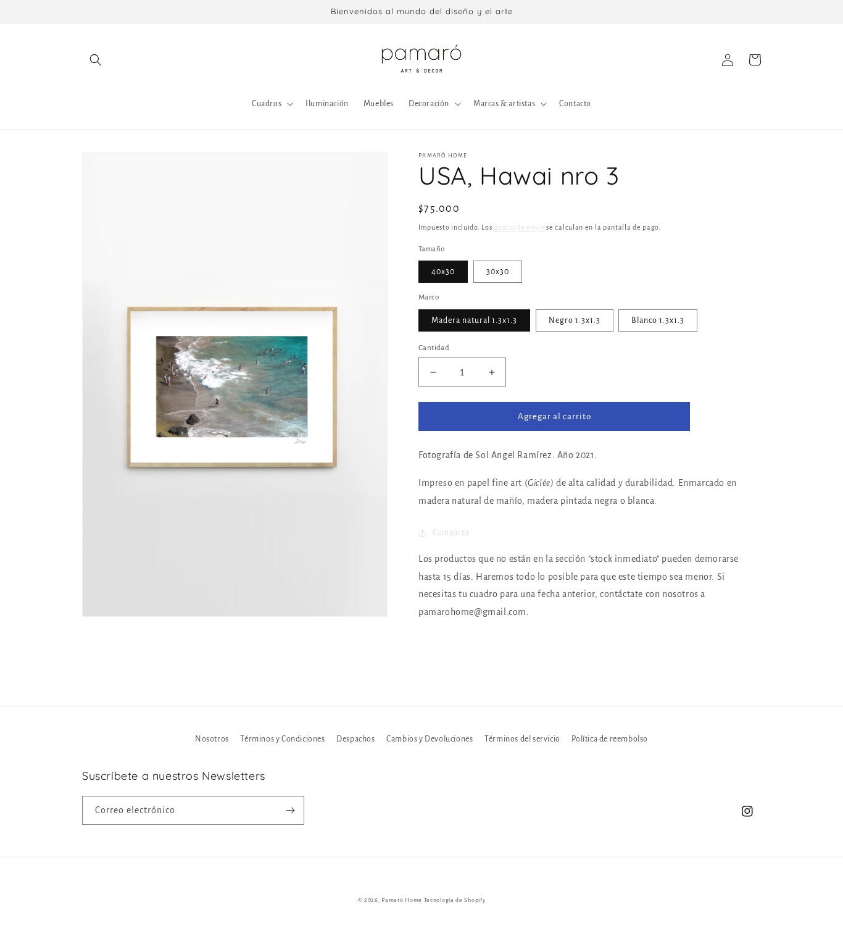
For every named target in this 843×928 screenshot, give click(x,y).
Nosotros (212, 739)
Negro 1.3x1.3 (574, 320)
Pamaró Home (401, 900)
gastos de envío (519, 227)
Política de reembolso (609, 739)
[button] (95, 59)
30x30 (497, 271)
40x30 (443, 271)
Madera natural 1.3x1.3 (474, 320)
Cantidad (433, 348)
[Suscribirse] (290, 810)
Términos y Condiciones (282, 739)
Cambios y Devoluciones (429, 739)
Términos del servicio (522, 739)
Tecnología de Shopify (455, 900)
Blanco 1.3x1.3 (657, 320)
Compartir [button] (451, 533)
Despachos (355, 739)
